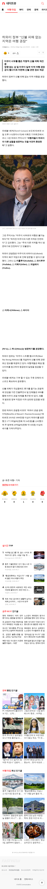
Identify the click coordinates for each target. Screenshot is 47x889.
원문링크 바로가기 (10, 485)
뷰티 (21, 9)
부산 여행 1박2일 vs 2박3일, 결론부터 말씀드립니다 (12, 841)
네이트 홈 (18, 879)
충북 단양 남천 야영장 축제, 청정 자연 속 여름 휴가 (34, 817)
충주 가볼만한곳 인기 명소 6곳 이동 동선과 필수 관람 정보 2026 (12, 792)
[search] (42, 3)
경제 (36, 9)
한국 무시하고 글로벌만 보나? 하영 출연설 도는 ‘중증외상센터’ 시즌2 (12, 736)
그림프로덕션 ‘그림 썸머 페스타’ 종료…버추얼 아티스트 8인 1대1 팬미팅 (34, 712)
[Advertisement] (23, 21)
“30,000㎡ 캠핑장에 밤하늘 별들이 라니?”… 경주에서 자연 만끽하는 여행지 (12, 817)
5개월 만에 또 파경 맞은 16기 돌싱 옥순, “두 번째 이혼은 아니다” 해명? (34, 736)
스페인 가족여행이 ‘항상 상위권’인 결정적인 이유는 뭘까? (34, 841)
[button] (42, 883)
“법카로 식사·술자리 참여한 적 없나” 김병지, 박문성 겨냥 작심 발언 (12, 761)
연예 (29, 9)
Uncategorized (9, 558)
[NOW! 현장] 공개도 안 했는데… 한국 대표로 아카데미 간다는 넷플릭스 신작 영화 (34, 761)
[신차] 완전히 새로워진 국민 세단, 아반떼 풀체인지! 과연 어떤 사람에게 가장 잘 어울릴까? (18, 590)
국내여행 (8, 570)
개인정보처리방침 (14, 870)
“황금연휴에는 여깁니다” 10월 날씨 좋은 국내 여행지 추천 (34, 792)
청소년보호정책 (25, 870)
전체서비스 (28, 879)
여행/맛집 (11, 9)
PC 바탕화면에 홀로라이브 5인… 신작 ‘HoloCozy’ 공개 (12, 712)
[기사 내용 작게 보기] (39, 54)
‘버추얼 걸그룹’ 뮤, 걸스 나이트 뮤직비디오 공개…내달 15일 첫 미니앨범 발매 (18, 555)
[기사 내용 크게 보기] (43, 53)
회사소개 (4, 870)
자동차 (7, 593)
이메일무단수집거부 (38, 870)
